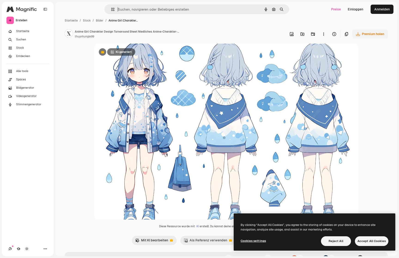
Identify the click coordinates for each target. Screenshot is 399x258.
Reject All (336, 241)
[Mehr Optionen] (323, 34)
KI (197, 226)
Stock (87, 20)
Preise (336, 9)
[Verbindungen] (10, 248)
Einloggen (355, 9)
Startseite (71, 20)
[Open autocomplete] (111, 9)
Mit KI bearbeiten (151, 241)
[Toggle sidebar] (45, 9)
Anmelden (382, 9)
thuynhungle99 (84, 36)
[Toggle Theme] (26, 248)
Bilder (99, 20)
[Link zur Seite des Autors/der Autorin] (69, 34)
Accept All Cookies (371, 241)
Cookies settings (253, 241)
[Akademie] (18, 248)
